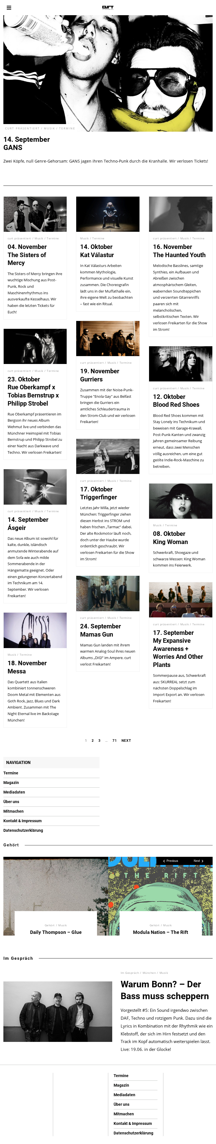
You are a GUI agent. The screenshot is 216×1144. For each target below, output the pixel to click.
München (149, 973)
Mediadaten (14, 792)
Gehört (11, 845)
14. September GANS (26, 143)
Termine (67, 128)
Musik (49, 128)
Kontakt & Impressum (22, 821)
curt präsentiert (22, 128)
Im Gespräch (18, 958)
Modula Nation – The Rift (160, 932)
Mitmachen (13, 811)
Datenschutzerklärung (23, 830)
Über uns (11, 801)
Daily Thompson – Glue (56, 932)
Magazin (11, 782)
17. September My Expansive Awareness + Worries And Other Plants (178, 648)
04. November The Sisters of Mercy (27, 254)
